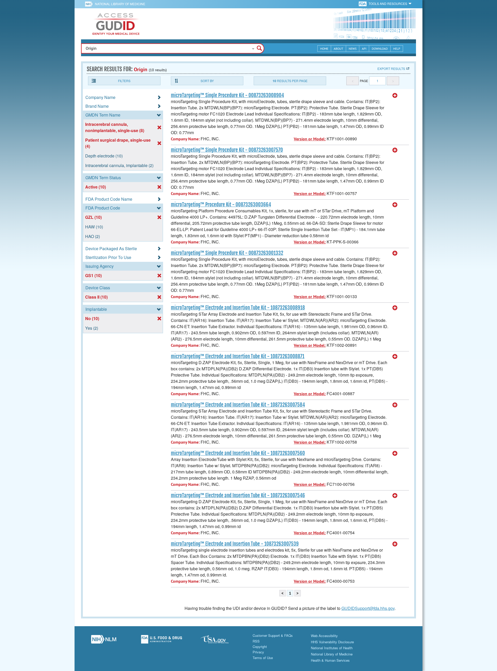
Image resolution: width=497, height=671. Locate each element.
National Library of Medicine (120, 4)
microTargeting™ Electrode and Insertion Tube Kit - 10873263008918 (238, 308)
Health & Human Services (330, 660)
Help (396, 48)
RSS (256, 641)
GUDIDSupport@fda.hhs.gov (367, 608)
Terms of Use (263, 657)
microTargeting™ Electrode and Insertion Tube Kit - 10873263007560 (238, 453)
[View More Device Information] (395, 95)
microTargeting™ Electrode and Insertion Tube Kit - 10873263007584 (238, 405)
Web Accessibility (324, 635)
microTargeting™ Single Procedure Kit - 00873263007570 (227, 150)
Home (324, 48)
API (364, 48)
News (352, 48)
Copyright (260, 646)
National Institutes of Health (332, 647)
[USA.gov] (219, 640)
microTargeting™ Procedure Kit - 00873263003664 (221, 204)
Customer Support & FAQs (273, 635)
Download (380, 48)
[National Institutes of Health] (90, 4)
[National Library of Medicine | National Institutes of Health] (103, 640)
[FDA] (363, 3)
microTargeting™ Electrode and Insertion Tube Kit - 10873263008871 (237, 356)
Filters (124, 80)
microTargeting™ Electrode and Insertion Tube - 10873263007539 (235, 544)
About (338, 48)
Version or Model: (310, 139)
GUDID (116, 23)
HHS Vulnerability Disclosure (332, 641)
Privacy (258, 652)
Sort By (207, 80)
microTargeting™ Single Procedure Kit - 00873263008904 (227, 95)
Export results (391, 68)
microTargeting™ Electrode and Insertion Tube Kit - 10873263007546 (238, 495)
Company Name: (185, 139)
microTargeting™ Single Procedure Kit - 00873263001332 (227, 253)
